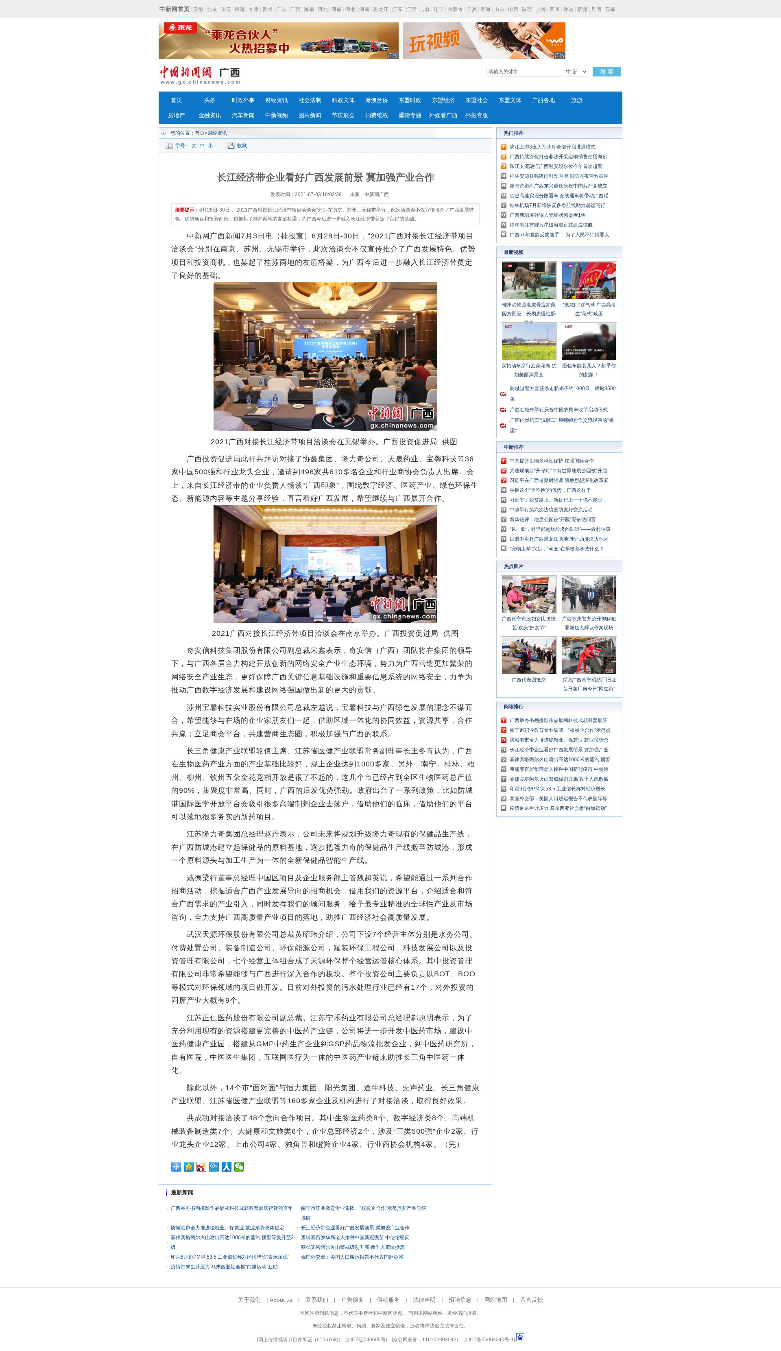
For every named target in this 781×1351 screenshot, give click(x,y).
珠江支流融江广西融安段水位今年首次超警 (556, 166)
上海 (541, 9)
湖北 (350, 9)
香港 (568, 9)
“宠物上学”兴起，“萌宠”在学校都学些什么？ (557, 549)
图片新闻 (310, 115)
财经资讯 (276, 100)
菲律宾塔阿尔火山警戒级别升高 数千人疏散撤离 (353, 1247)
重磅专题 (410, 115)
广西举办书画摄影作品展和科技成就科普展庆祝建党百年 (232, 1208)
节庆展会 (343, 115)
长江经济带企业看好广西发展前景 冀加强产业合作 (355, 1228)
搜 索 (606, 71)
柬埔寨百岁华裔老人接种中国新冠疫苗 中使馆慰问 (355, 1237)
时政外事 (243, 100)
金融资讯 (210, 115)
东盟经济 (443, 100)
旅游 (576, 100)
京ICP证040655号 (366, 1339)
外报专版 (476, 115)
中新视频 (276, 115)
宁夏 (472, 9)
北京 (212, 9)
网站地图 (495, 1299)
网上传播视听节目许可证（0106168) (298, 1339)
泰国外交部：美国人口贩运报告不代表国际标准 (352, 1257)
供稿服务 (388, 1299)
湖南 (364, 9)
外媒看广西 (443, 115)
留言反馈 (531, 1299)
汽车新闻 (243, 115)
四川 (555, 9)
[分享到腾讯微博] (214, 1167)
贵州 (267, 9)
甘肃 (254, 9)
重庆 (226, 9)
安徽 (198, 9)
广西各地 (543, 100)
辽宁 (439, 9)
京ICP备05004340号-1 (489, 1339)
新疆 (582, 9)
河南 (337, 9)
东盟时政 (410, 100)
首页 (176, 100)
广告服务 (352, 1299)
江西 (411, 9)
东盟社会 (476, 100)
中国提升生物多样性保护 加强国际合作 (552, 461)
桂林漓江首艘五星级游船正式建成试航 (551, 225)
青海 (485, 9)
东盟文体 (510, 100)
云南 (610, 9)
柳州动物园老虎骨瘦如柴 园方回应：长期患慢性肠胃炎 (529, 313)
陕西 (527, 9)
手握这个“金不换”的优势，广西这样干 (550, 490)
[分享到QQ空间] (189, 1167)
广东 (281, 9)
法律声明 (424, 1299)
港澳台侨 (376, 100)
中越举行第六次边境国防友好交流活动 (551, 510)
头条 (210, 100)
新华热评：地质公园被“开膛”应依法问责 (553, 519)
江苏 (397, 9)
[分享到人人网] (227, 1167)
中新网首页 (174, 9)
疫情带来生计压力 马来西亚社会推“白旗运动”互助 (224, 1267)
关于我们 (249, 1299)
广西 (295, 9)
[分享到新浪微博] (201, 1167)
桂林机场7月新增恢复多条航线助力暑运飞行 (557, 205)
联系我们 (316, 1299)
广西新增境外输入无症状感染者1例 (548, 215)
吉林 (425, 9)
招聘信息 (460, 1299)
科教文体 (343, 100)
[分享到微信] (239, 1167)
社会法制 (310, 100)
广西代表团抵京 (529, 680)
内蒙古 (455, 9)
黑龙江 (381, 9)
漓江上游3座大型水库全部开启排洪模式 (553, 147)
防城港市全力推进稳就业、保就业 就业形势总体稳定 (227, 1228)
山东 (499, 9)
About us (281, 1299)
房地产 (176, 115)
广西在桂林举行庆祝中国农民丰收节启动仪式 (559, 410)
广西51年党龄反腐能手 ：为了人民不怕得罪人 (559, 235)
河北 (323, 9)
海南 (309, 9)
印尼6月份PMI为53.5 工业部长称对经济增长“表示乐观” (230, 1257)
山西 (513, 9)
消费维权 (376, 115)
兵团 (596, 9)
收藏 (242, 145)
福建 (240, 9)
